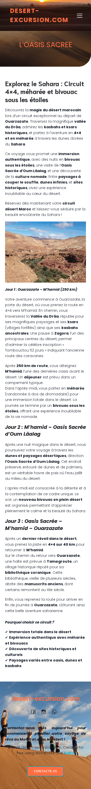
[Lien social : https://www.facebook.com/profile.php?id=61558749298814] (35, 711)
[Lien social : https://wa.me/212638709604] (56, 711)
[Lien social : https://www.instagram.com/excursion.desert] (45, 711)
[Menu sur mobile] (79, 15)
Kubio (69, 753)
